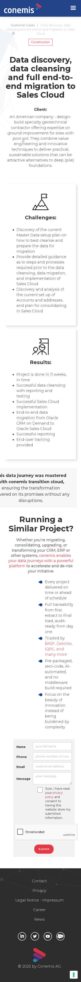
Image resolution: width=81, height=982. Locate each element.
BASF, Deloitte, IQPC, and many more (58, 649)
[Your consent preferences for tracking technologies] (74, 975)
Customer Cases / (26, 25)
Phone (21, 757)
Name (21, 747)
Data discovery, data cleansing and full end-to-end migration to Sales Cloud (40, 29)
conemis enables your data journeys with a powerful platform (41, 560)
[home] (23, 8)
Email (20, 767)
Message (23, 779)
